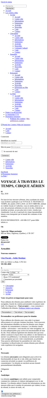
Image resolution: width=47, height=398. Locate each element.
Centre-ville (9, 160)
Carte (7, 131)
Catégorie (4, 275)
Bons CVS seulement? (12, 277)
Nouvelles (9, 168)
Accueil (8, 129)
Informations (10, 162)
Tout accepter (29, 312)
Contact (8, 133)
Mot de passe (5, 147)
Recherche (9, 8)
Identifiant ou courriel (8, 141)
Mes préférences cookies (20, 120)
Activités (8, 166)
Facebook (4, 172)
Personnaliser (7, 312)
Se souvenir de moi (10, 151)
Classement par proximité (13, 279)
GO (2, 244)
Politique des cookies (17, 119)
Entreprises (9, 164)
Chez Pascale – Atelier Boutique (13, 258)
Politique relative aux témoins (29, 308)
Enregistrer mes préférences (11, 394)
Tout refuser (18, 312)
